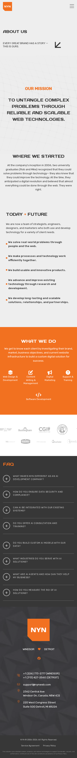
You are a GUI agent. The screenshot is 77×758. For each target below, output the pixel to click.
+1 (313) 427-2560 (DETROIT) (41, 677)
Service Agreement (30, 745)
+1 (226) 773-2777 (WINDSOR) (41, 673)
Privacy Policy (49, 745)
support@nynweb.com (37, 684)
